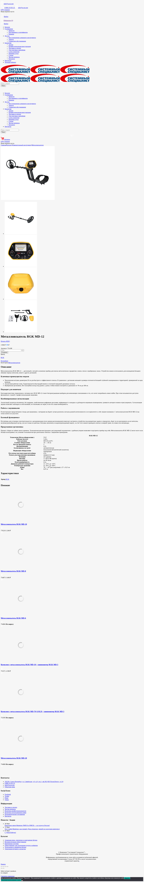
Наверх (3, 864)
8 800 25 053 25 (10, 783)
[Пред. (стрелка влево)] (1, 868)
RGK (2, 357)
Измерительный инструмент (21, 145)
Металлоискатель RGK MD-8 (13, 571)
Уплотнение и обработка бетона (15, 847)
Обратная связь (10, 787)
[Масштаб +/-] (1, 866)
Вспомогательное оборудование (15, 842)
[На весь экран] (3, 866)
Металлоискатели (38, 145)
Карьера (11, 34)
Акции (11, 45)
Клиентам (8, 43)
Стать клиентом (14, 52)
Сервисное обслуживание (17, 41)
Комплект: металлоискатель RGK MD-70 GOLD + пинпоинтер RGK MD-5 (32, 711)
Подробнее (4, 361)
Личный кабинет (10, 62)
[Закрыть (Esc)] (7, 866)
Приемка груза (14, 53)
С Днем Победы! (10, 832)
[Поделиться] (5, 866)
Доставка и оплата (15, 48)
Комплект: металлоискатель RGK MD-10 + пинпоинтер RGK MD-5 (29, 665)
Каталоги (12, 59)
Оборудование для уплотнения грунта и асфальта (21, 845)
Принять (127, 878)
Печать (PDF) (5, 341)
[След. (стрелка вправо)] (3, 868)
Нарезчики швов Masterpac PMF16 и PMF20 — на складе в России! (27, 825)
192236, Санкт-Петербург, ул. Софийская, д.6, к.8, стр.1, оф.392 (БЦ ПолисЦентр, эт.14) (34, 781)
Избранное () (8, 20)
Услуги (7, 36)
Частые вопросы (14, 57)
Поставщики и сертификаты (18, 32)
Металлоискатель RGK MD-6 (13, 618)
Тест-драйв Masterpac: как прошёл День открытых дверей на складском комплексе (32, 829)
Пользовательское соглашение (15, 814)
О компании (9, 29)
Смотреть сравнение (7, 876)
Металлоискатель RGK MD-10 (14, 524)
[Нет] (22, 880)
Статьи (11, 55)
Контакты (8, 60)
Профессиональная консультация (20, 46)
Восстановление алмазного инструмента (22, 37)
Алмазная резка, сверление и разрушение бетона (21, 840)
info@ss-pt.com (9, 4)
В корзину (4, 352)
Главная (3, 145)
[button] (2, 528)
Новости (11, 30)
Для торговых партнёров (17, 50)
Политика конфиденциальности (15, 811)
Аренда (11, 39)
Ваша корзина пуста (7, 11)
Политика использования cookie (15, 812)
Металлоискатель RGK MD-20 (14, 758)
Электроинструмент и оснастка (15, 849)
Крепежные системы (12, 844)
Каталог (7, 27)
